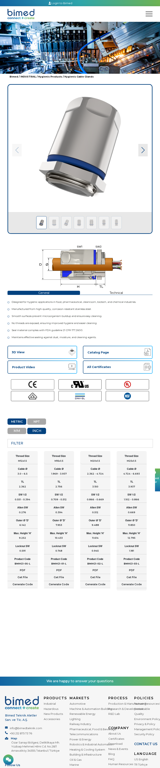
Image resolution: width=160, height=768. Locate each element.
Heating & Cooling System (87, 749)
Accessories (52, 719)
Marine (74, 764)
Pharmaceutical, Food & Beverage (93, 729)
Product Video (23, 367)
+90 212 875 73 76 (21, 733)
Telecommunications (84, 734)
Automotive (78, 703)
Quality (139, 713)
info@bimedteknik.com (26, 728)
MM (17, 431)
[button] (143, 150)
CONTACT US (146, 744)
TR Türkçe (141, 764)
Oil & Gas (75, 759)
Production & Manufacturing (127, 703)
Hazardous (51, 708)
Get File (23, 577)
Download (115, 743)
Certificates (116, 738)
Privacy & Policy (144, 724)
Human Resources (120, 764)
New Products (53, 713)
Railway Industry (80, 724)
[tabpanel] (80, 159)
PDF (22, 570)
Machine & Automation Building (91, 708)
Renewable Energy (82, 713)
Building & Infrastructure (86, 754)
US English (141, 759)
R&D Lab (114, 713)
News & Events (118, 749)
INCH (36, 431)
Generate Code (22, 584)
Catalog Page (98, 352)
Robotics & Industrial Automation (92, 744)
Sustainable (142, 708)
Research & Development (126, 708)
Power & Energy (80, 739)
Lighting (75, 719)
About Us (114, 733)
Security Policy (144, 734)
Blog (111, 754)
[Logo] (21, 14)
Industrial (50, 703)
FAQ (111, 759)
